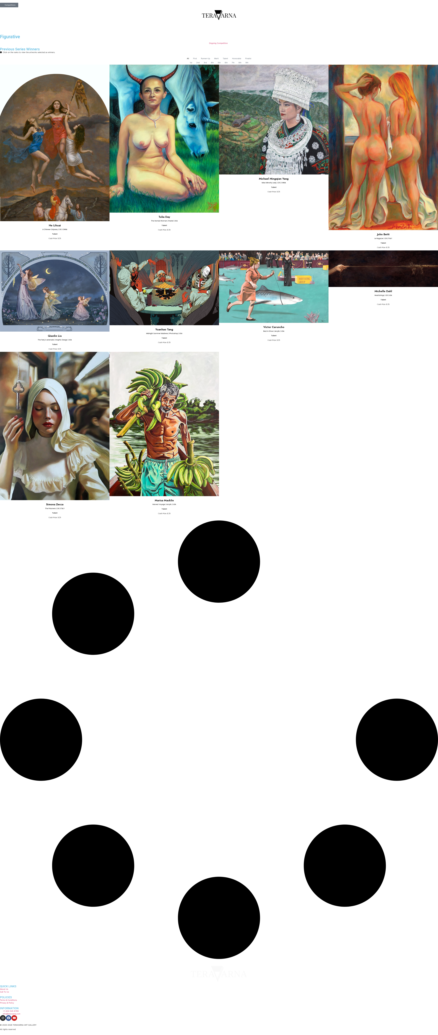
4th (212, 62)
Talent (225, 58)
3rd (205, 62)
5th (219, 62)
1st (191, 62)
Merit (216, 58)
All (188, 58)
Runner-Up (205, 58)
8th (240, 62)
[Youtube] (14, 1018)
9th (246, 62)
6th (226, 62)
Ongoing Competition (218, 43)
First (195, 58)
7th (233, 62)
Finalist (248, 58)
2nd (198, 62)
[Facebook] (8, 1018)
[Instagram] (3, 1018)
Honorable (236, 58)
